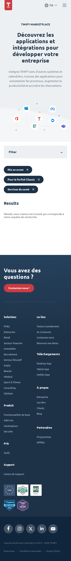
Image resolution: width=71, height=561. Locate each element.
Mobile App (43, 374)
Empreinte (9, 551)
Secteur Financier (13, 343)
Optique (8, 393)
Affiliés (41, 442)
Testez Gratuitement (48, 326)
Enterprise (9, 332)
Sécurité (8, 431)
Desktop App (44, 363)
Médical (8, 376)
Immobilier (10, 348)
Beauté (8, 371)
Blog (39, 413)
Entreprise (42, 396)
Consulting (10, 387)
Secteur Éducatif (13, 359)
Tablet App (43, 369)
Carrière (41, 402)
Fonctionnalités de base (17, 414)
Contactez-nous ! (19, 288)
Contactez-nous (45, 337)
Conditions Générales (30, 551)
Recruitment (10, 354)
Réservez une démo (47, 343)
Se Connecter (44, 332)
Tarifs (7, 452)
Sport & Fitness (12, 382)
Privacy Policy (53, 551)
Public (7, 365)
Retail (7, 337)
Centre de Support (14, 474)
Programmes (44, 436)
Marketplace (11, 425)
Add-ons (8, 420)
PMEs (7, 326)
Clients (40, 408)
